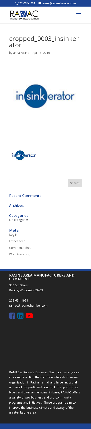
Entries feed (17, 241)
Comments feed (20, 248)
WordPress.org (19, 254)
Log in (13, 234)
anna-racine (21, 53)
